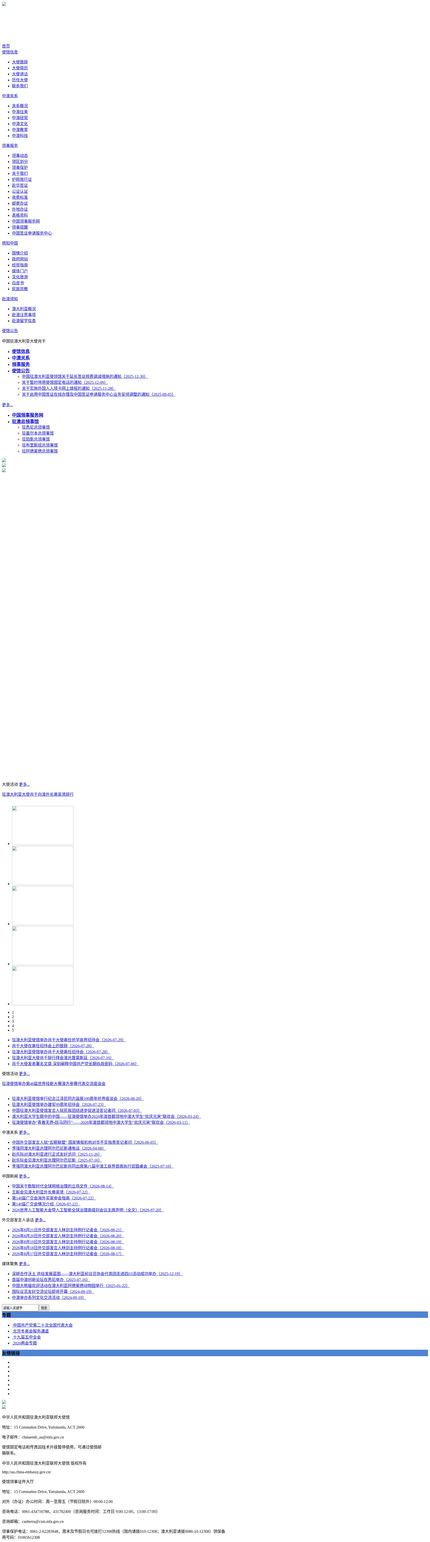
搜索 (44, 1308)
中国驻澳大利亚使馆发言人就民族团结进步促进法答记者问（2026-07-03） (77, 1110)
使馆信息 (10, 52)
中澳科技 (20, 136)
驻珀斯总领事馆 (36, 439)
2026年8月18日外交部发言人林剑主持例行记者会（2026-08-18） (68, 1248)
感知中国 (10, 243)
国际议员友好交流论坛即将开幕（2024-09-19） (53, 1292)
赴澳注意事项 (24, 315)
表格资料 (20, 215)
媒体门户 (20, 271)
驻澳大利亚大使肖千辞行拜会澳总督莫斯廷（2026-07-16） (63, 1058)
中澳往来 (20, 112)
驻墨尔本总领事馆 (38, 433)
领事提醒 (20, 227)
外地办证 (20, 209)
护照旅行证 (22, 179)
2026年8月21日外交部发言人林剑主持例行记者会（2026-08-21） (68, 1230)
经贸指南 (20, 265)
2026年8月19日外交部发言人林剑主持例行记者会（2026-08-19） (68, 1242)
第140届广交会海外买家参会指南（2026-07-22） (54, 1198)
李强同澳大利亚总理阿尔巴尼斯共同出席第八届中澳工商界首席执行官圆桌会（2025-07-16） (93, 1166)
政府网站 (20, 259)
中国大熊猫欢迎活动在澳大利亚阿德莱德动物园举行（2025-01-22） (71, 1286)
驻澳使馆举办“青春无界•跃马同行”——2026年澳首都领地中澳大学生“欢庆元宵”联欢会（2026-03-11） (101, 1122)
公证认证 (20, 191)
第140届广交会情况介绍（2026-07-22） (46, 1204)
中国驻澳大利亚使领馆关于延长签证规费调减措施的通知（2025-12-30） (85, 376)
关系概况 (20, 106)
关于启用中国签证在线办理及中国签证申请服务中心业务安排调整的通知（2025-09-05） (99, 394)
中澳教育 (20, 130)
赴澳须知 (10, 299)
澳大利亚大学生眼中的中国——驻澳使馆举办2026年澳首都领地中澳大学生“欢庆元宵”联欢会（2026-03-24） (106, 1116)
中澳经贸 (20, 118)
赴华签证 (20, 185)
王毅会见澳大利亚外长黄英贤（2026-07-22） (51, 1192)
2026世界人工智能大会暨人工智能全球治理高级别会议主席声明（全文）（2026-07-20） (88, 1210)
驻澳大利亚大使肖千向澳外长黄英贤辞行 (38, 794)
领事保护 (20, 167)
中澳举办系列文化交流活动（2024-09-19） (49, 1297)
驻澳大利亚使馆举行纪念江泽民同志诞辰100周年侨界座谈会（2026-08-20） (78, 1098)
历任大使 (20, 80)
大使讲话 (20, 74)
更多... (7, 405)
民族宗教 (20, 289)
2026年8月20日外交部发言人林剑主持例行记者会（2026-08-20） (68, 1236)
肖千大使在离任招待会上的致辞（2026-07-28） (53, 1046)
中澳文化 (20, 124)
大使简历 (20, 68)
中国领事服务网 (26, 221)
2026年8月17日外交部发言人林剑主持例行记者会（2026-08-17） (68, 1254)
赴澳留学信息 (24, 321)
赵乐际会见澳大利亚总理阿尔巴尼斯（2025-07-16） (57, 1160)
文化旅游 (20, 277)
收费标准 (20, 197)
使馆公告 (10, 331)
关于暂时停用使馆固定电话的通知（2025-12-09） (65, 382)
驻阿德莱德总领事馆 (40, 451)
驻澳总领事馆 (25, 421)
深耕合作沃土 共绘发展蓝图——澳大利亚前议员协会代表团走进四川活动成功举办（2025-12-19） (97, 1274)
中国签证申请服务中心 (32, 233)
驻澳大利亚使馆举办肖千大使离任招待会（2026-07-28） (61, 1052)
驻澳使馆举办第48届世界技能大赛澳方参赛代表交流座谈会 (54, 1084)
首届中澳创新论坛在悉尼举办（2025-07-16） (51, 1280)
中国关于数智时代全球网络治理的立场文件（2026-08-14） (63, 1186)
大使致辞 (20, 62)
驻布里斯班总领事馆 (40, 445)
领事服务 (10, 146)
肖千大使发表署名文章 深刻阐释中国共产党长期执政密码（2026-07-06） (75, 1064)
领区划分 (20, 161)
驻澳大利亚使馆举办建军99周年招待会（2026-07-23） (59, 1104)
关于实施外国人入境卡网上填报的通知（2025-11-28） (69, 388)
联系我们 (20, 86)
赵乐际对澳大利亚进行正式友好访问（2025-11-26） (57, 1154)
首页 (6, 46)
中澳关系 (10, 96)
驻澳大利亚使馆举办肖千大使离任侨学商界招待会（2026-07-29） (69, 1040)
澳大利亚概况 (24, 309)
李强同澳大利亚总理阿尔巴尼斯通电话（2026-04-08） (59, 1148)
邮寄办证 (20, 203)
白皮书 (18, 283)
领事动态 (20, 155)
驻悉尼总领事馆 (36, 427)
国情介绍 (20, 253)
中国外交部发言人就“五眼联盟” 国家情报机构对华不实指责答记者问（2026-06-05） (85, 1142)
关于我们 (20, 173)
